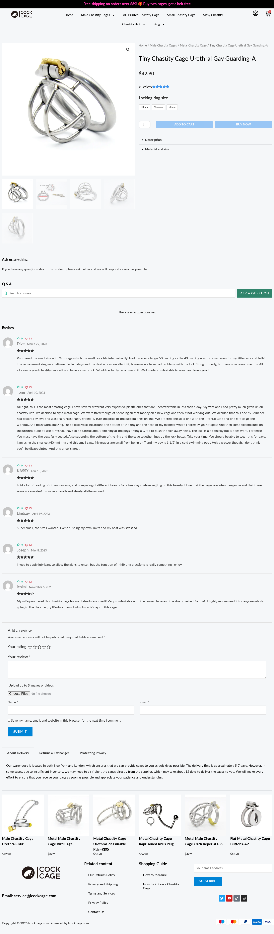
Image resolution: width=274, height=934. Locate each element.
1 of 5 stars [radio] (30, 647)
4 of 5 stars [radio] (44, 647)
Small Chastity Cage (181, 15)
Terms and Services (101, 893)
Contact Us (96, 912)
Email (144, 702)
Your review (19, 657)
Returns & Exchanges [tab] (54, 753)
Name (13, 702)
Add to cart (184, 124)
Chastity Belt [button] (131, 24)
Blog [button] (157, 24)
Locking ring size (153, 98)
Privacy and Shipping (103, 884)
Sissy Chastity (213, 15)
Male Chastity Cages (163, 45)
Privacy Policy (98, 902)
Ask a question (254, 293)
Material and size (157, 149)
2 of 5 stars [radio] (35, 647)
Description (153, 139)
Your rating (17, 647)
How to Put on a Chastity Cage (161, 886)
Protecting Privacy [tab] (93, 753)
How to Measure (155, 875)
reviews (145, 86)
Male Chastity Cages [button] (95, 15)
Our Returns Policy (101, 875)
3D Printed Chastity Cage (141, 15)
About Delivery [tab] (18, 753)
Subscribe (207, 881)
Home (69, 15)
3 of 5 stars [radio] (39, 647)
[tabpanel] (137, 775)
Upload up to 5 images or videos (31, 685)
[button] (128, 49)
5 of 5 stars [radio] (49, 647)
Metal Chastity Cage (193, 45)
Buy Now (243, 124)
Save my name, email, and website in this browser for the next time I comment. (66, 720)
